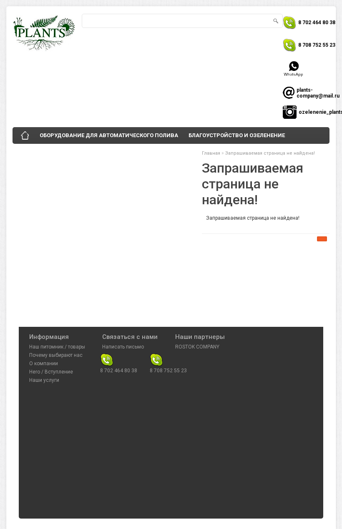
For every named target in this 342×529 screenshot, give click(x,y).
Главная (211, 153)
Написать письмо (123, 347)
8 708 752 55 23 (316, 45)
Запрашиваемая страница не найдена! (270, 153)
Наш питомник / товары (57, 347)
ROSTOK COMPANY (197, 347)
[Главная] (25, 135)
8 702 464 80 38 (316, 22)
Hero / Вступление (51, 372)
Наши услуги (44, 380)
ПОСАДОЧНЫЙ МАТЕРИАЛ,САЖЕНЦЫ (144, 152)
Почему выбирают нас (56, 355)
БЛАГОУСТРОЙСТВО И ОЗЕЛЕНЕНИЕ (237, 135)
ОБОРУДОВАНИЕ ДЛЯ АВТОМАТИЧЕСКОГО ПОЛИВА (109, 135)
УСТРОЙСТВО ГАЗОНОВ (50, 152)
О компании (43, 363)
